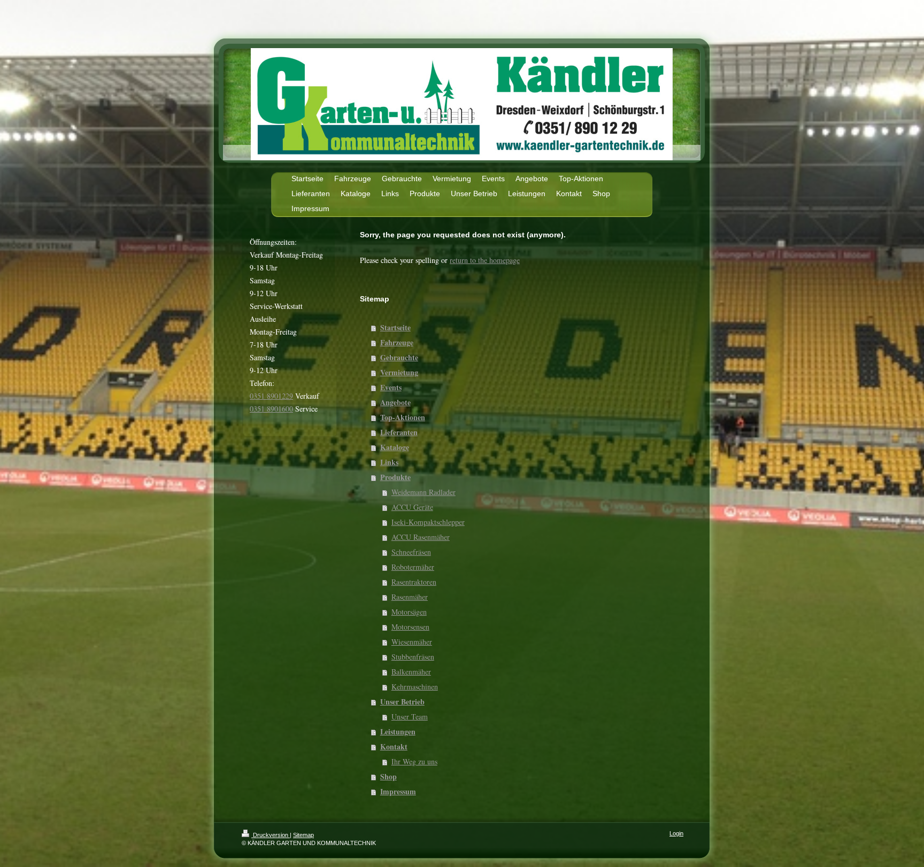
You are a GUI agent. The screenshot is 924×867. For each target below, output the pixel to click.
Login (676, 833)
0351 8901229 (271, 396)
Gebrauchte (399, 357)
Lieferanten (399, 432)
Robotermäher (412, 567)
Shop (388, 776)
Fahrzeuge (396, 342)
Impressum (398, 791)
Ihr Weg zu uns (414, 761)
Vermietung (399, 372)
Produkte (395, 477)
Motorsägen (409, 612)
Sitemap (303, 835)
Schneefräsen (411, 552)
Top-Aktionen (402, 417)
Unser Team (409, 716)
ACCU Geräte (412, 507)
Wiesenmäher (411, 642)
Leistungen (397, 731)
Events (391, 387)
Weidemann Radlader (423, 492)
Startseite (395, 327)
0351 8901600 (271, 409)
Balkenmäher (411, 672)
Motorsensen (410, 627)
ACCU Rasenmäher (420, 537)
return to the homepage (485, 260)
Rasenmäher (409, 597)
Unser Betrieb (402, 701)
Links (389, 462)
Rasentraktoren (413, 582)
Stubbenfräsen (412, 657)
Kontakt (393, 746)
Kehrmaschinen (414, 687)
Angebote (395, 402)
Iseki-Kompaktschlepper (428, 522)
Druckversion (270, 835)
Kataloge (394, 447)
